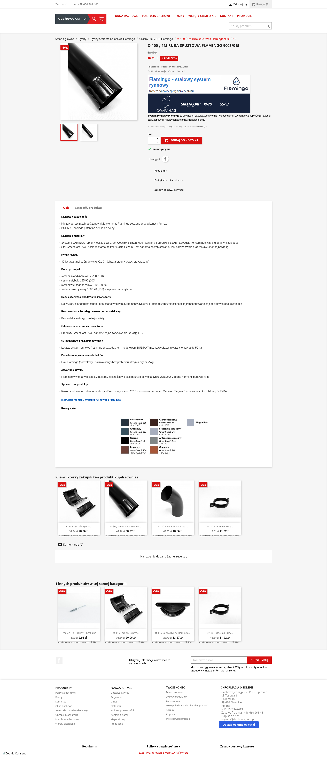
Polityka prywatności (122, 710)
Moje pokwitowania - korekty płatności (187, 705)
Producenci (117, 723)
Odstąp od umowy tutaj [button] (239, 725)
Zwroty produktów (176, 696)
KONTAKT (226, 16)
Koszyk (101, 19)
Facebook (59, 660)
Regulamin (117, 697)
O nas (114, 701)
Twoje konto (175, 687)
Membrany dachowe (67, 719)
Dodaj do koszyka (181, 140)
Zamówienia (173, 701)
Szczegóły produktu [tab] (88, 208)
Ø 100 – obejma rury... (220, 526)
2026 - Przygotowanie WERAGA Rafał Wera (163, 752)
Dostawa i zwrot (120, 692)
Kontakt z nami (119, 714)
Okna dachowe (126, 16)
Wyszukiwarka (93, 19)
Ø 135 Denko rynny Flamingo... (173, 632)
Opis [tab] (66, 208)
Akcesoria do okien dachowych (72, 710)
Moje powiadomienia (178, 718)
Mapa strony (118, 719)
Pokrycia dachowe (156, 16)
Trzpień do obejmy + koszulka (78, 632)
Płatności (116, 706)
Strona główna (72, 19)
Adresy (170, 710)
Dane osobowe (174, 692)
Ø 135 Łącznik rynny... (79, 526)
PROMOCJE (244, 16)
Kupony (170, 714)
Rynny (179, 16)
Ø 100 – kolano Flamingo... (173, 526)
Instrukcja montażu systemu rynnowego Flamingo (91, 399)
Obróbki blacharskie (66, 714)
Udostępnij (165, 158)
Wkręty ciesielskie (202, 16)
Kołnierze (60, 701)
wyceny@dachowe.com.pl (237, 719)
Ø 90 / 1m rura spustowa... (126, 526)
